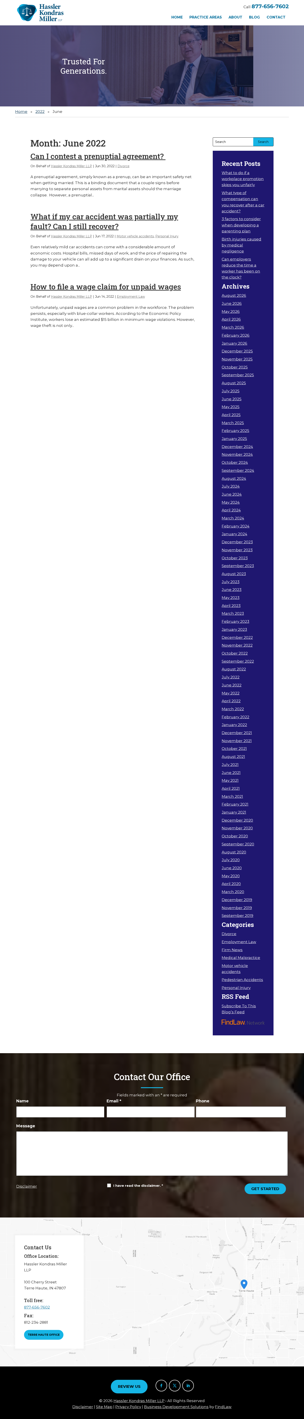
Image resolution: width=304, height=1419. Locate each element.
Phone (202, 1101)
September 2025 (238, 375)
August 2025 (234, 383)
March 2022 (233, 709)
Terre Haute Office (44, 1334)
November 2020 (237, 828)
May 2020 (231, 876)
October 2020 (235, 836)
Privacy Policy (128, 1407)
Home (177, 17)
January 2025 (234, 438)
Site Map (104, 1407)
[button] (299, 1386)
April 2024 (231, 510)
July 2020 (231, 860)
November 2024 (237, 454)
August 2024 (234, 478)
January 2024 (234, 534)
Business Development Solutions (176, 1407)
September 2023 (238, 566)
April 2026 (231, 319)
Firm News (232, 950)
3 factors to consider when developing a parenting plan (241, 225)
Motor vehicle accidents (135, 236)
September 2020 (238, 844)
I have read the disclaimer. (138, 1185)
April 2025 (231, 415)
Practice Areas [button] (205, 17)
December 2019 (237, 900)
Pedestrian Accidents (242, 979)
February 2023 (235, 621)
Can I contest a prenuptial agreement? (98, 156)
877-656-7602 (270, 6)
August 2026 (234, 295)
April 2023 (231, 605)
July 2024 (231, 486)
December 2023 (237, 542)
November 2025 (237, 359)
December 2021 (237, 733)
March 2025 (233, 423)
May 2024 (231, 502)
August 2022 (234, 669)
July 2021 (230, 764)
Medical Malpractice (241, 957)
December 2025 (237, 351)
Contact (276, 17)
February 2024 (235, 526)
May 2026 (231, 311)
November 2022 (237, 645)
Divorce (124, 166)
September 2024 (238, 470)
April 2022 (231, 701)
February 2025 (235, 430)
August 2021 (233, 756)
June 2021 (231, 772)
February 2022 (235, 717)
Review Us (129, 1386)
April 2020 (231, 884)
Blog (254, 17)
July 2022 (230, 677)
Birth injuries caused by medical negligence (241, 245)
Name (22, 1101)
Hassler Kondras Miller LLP (71, 166)
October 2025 (235, 367)
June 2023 (231, 589)
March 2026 (233, 327)
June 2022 (231, 685)
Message (25, 1126)
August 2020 (234, 852)
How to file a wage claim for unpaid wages (105, 286)
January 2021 (234, 812)
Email (114, 1101)
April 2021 (231, 788)
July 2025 (230, 391)
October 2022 (235, 653)
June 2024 (232, 494)
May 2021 (230, 780)
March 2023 (233, 613)
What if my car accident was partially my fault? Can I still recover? (104, 221)
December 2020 (237, 820)
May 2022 (230, 693)
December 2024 (237, 446)
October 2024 (235, 462)
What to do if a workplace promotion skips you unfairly (243, 179)
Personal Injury (166, 236)
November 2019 (237, 908)
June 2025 (231, 399)
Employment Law (131, 297)
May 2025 (230, 407)
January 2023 (234, 629)
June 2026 (232, 303)
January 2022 (234, 725)
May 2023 (230, 597)
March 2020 (233, 892)
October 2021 (234, 748)
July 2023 (230, 582)
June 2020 (232, 868)
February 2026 (235, 335)
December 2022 (237, 637)
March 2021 (232, 796)
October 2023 (235, 558)
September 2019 (237, 915)
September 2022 (238, 661)
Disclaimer (26, 1186)
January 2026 (234, 343)
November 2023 (237, 550)
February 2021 (235, 804)
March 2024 (233, 518)
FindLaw (223, 1407)
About (235, 17)
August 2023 (234, 574)
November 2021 (237, 741)
